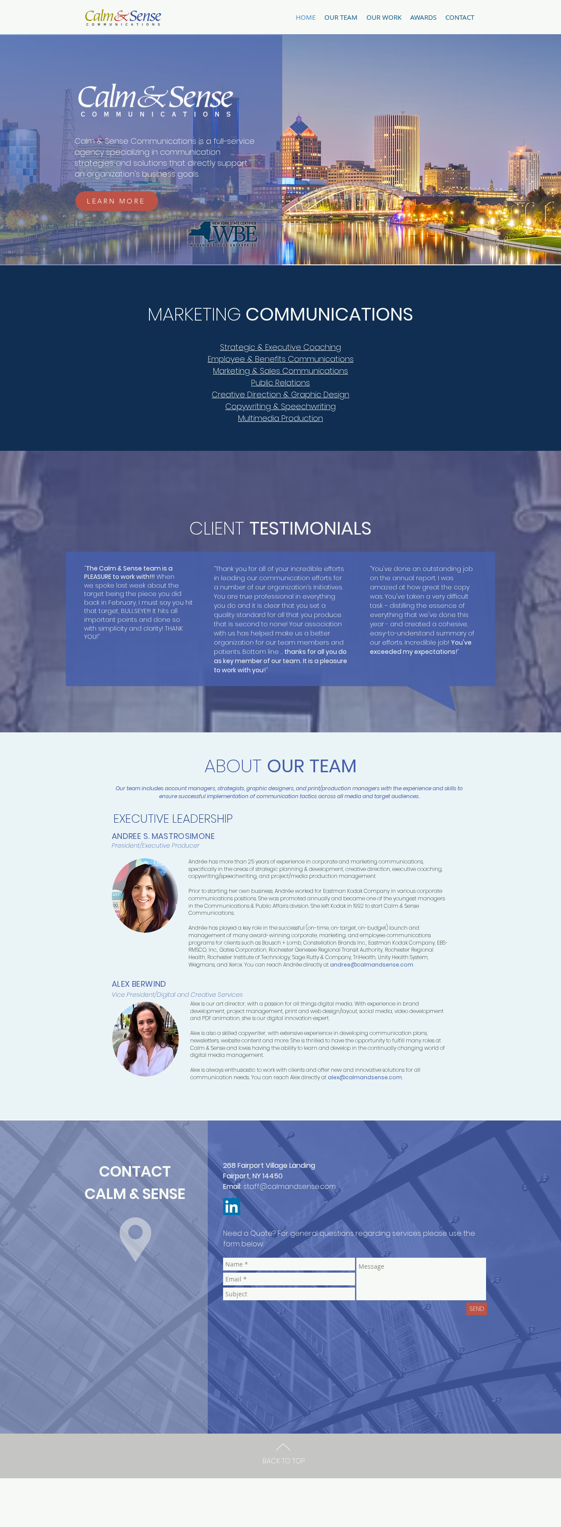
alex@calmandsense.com (365, 1077)
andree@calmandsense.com (371, 964)
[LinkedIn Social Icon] (231, 1206)
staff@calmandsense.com (289, 1186)
